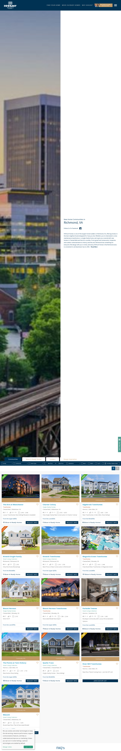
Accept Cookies (28, 747)
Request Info (32, 522)
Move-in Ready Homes (33, 459)
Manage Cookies (7, 747)
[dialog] (18, 739)
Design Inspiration (70, 459)
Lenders (52, 459)
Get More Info (119, 446)
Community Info (20, 500)
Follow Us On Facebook (71, 228)
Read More (94, 247)
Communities (13, 459)
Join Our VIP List (100, 681)
